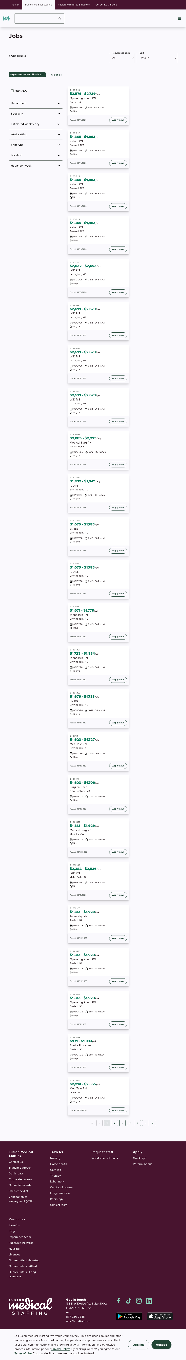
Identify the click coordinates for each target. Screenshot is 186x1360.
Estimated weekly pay (25, 124)
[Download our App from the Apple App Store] (160, 1316)
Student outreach (20, 1168)
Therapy (55, 1176)
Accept (161, 1345)
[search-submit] (59, 18)
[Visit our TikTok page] (129, 1301)
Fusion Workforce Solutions (74, 4)
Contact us (16, 1162)
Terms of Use (23, 1353)
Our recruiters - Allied (23, 1266)
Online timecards (20, 1185)
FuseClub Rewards (21, 1243)
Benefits (14, 1225)
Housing (14, 1249)
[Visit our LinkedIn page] (149, 1301)
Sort (142, 52)
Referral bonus (142, 1164)
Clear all (56, 74)
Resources (17, 1219)
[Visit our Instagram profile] (139, 1301)
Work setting (19, 134)
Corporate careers (20, 1179)
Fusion (15, 4)
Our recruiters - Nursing (24, 1260)
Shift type (17, 145)
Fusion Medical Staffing (38, 4)
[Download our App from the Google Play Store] (129, 1316)
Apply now (118, 120)
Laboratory (57, 1181)
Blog (12, 1231)
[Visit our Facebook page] (119, 1301)
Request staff (102, 1152)
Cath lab (55, 1170)
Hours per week (21, 165)
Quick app (139, 1158)
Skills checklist (18, 1191)
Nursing (55, 1158)
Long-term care (60, 1193)
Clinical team (58, 1205)
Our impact (16, 1173)
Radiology (56, 1199)
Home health (58, 1164)
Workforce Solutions (105, 1158)
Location (16, 155)
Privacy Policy (60, 1349)
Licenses (14, 1254)
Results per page (121, 52)
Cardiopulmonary (61, 1187)
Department (19, 103)
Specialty (17, 113)
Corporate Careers (106, 4)
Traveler (56, 1152)
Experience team (20, 1237)
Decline (139, 1345)
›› (153, 1122)
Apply (137, 1152)
